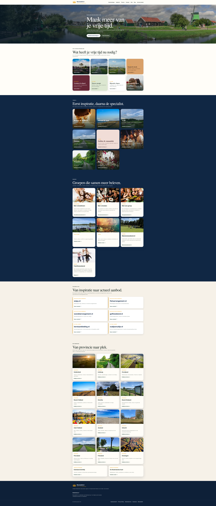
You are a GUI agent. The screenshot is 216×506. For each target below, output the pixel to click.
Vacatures (135, 501)
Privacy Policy (121, 501)
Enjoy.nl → (76, 275)
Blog (135, 2)
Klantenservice (128, 501)
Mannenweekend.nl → (127, 245)
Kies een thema (105, 35)
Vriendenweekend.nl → (103, 214)
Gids (132, 2)
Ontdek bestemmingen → (93, 35)
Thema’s (122, 2)
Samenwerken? (114, 501)
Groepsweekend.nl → (126, 214)
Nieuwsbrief (140, 501)
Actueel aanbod (140, 2)
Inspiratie (118, 2)
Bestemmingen (112, 2)
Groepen (127, 2)
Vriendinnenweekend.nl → (80, 214)
